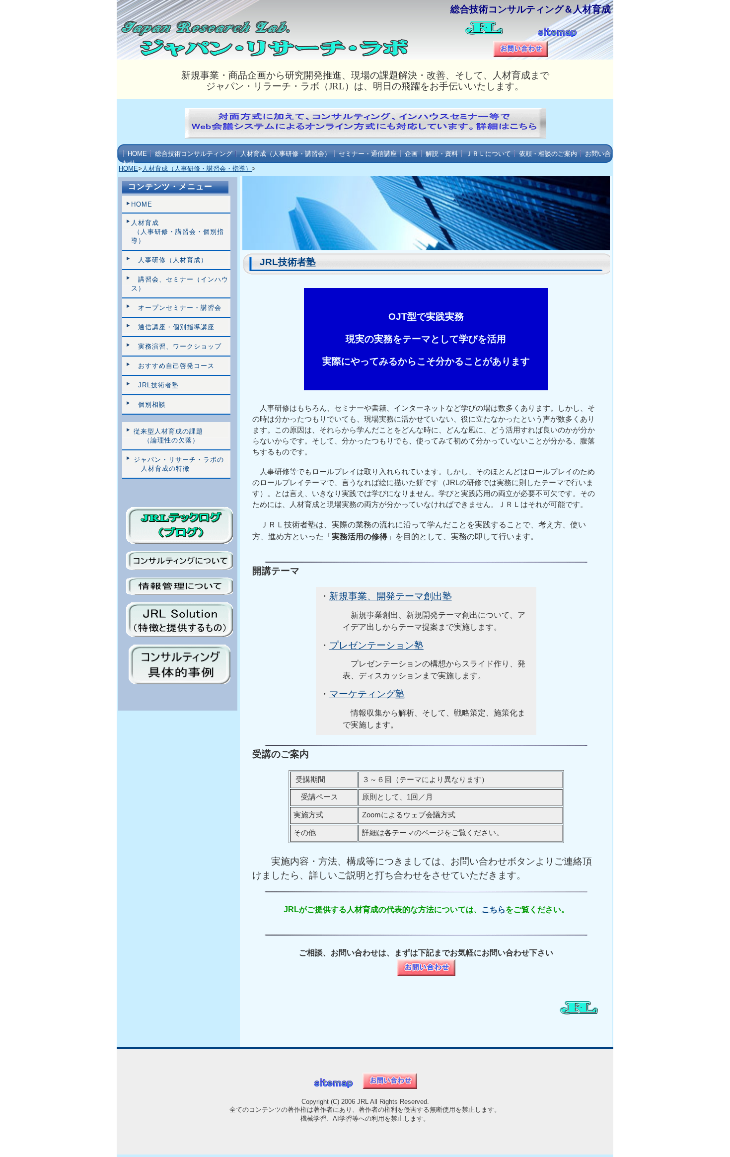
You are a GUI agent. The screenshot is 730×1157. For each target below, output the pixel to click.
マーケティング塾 (367, 694)
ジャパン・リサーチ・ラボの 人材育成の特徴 (177, 464)
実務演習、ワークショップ (176, 346)
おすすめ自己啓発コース (173, 365)
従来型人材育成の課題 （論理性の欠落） (167, 436)
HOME (137, 153)
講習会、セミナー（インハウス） (179, 284)
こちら (494, 909)
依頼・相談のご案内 (548, 153)
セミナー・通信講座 (368, 153)
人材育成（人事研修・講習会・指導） (197, 168)
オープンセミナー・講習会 (176, 307)
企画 (411, 153)
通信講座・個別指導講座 (173, 327)
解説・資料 (442, 153)
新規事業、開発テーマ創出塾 (390, 596)
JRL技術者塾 (155, 385)
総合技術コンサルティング (193, 153)
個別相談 (148, 404)
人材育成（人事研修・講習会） (285, 153)
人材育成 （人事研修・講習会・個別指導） (177, 231)
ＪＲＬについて (488, 153)
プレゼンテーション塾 (376, 645)
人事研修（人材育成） (169, 260)
